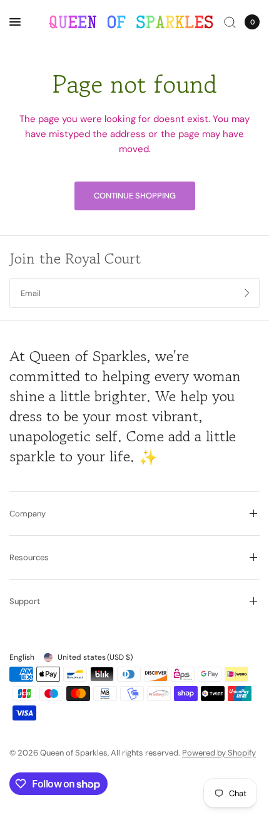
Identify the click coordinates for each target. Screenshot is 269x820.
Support (24, 601)
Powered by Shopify (219, 752)
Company (27, 513)
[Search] (230, 22)
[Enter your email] (247, 293)
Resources (29, 557)
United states (95, 657)
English (21, 657)
